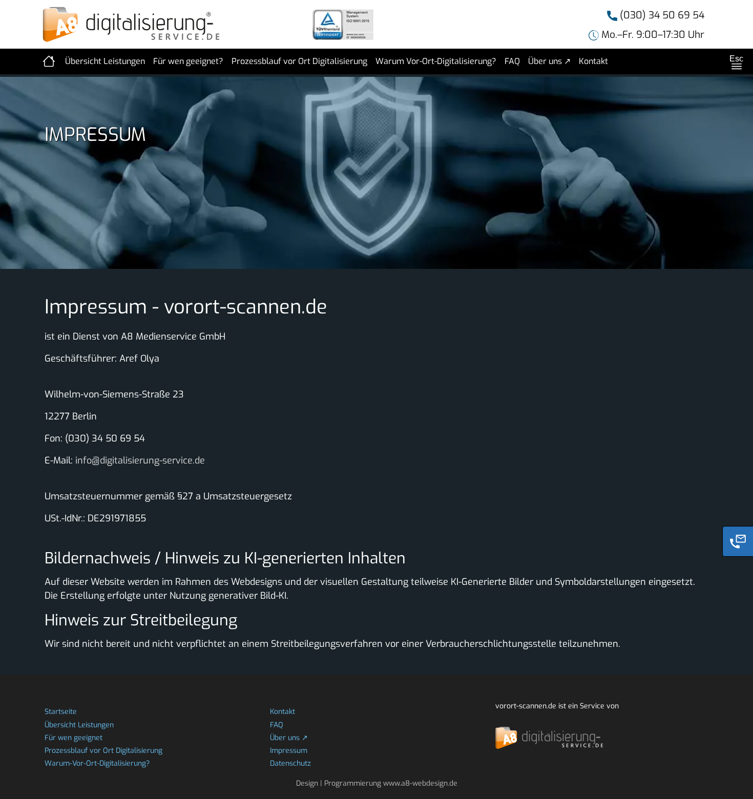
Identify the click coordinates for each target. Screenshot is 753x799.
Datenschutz (290, 763)
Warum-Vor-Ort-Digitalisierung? (97, 763)
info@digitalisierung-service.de (140, 460)
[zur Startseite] (49, 61)
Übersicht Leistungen (105, 61)
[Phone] (737, 541)
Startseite (61, 712)
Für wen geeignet (73, 738)
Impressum (288, 750)
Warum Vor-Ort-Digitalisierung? (435, 61)
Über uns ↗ (549, 61)
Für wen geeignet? (188, 61)
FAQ (512, 61)
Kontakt (593, 61)
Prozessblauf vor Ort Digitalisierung (299, 61)
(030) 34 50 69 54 (660, 15)
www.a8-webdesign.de (420, 783)
